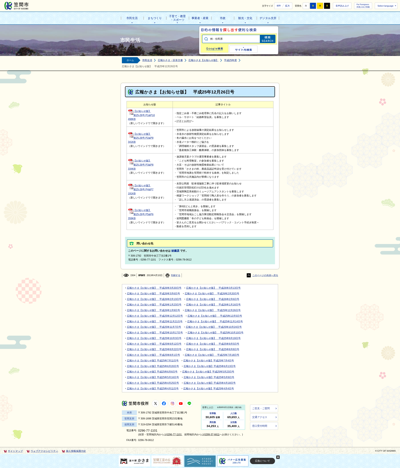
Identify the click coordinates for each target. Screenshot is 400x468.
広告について (262, 461)
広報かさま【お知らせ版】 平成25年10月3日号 (154, 338)
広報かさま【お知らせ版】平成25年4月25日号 (153, 383)
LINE (189, 403)
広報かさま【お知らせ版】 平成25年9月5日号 (212, 344)
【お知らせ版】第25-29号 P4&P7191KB (140, 189)
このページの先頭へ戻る (265, 275)
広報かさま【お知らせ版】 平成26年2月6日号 (212, 299)
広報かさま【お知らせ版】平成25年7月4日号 (208, 360)
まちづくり (155, 18)
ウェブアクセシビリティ (44, 451)
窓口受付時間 (259, 426)
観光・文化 (245, 18)
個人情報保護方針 (76, 451)
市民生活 (132, 18)
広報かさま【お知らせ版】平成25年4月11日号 (153, 388)
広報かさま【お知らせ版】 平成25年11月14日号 (215, 321)
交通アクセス (259, 417)
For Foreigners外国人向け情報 (363, 5)
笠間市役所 (135, 403)
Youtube (180, 403)
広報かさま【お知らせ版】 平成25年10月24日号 (214, 327)
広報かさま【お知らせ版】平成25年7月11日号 (153, 360)
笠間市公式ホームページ (16, 6)
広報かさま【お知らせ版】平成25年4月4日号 (208, 388)
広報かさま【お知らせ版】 (203, 60)
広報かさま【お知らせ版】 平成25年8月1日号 (153, 355)
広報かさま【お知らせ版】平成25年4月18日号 (210, 383)
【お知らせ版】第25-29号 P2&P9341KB (140, 138)
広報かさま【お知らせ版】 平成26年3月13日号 (213, 288)
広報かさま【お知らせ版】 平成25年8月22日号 (154, 349)
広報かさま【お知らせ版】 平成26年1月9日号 (153, 310)
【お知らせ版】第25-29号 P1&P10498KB (141, 115)
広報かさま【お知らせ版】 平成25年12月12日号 (155, 316)
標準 (279, 6)
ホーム (130, 60)
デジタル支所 (268, 18)
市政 (222, 18)
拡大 (287, 5)
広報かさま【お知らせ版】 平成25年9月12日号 (154, 344)
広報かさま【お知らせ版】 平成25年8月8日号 (212, 349)
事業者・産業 (200, 18)
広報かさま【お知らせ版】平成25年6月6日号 (152, 371)
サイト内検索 (243, 49)
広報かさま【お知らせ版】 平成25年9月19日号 (213, 338)
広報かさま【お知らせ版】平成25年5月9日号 (209, 377)
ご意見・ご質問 (261, 408)
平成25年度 (230, 60)
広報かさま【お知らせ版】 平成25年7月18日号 (212, 355)
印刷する (175, 275)
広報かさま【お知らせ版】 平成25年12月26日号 (213, 310)
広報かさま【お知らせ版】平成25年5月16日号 (153, 377)
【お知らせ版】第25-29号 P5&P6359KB (140, 214)
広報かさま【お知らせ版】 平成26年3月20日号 (154, 288)
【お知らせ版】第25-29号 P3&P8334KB (140, 164)
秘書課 (175, 250)
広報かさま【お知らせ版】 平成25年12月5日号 (215, 316)
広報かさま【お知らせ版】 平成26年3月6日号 (153, 293)
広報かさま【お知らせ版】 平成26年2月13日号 (154, 299)
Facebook (164, 403)
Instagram (172, 403)
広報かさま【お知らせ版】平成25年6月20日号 (153, 366)
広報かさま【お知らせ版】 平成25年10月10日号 (215, 332)
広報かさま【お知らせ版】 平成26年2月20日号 (212, 293)
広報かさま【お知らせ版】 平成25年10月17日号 (155, 332)
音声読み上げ (342, 6)
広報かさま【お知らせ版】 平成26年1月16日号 (213, 304)
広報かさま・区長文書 (170, 60)
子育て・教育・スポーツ (177, 18)
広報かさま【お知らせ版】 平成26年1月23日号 (154, 304)
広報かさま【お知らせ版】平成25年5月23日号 (208, 371)
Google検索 (214, 48)
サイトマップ (15, 451)
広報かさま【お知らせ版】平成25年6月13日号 (210, 366)
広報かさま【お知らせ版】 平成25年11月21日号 (154, 321)
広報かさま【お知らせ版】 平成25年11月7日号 (154, 327)
